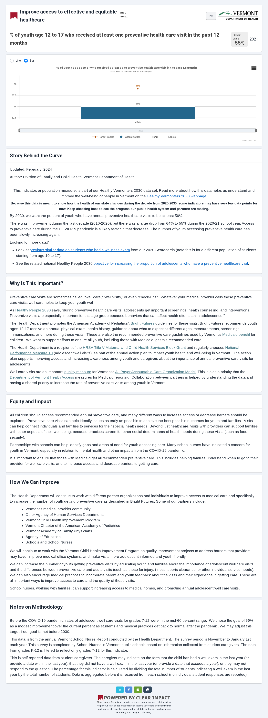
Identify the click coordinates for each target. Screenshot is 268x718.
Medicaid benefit (236, 334)
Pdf (211, 15)
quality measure (77, 372)
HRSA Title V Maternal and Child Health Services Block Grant (134, 348)
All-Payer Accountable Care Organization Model (155, 372)
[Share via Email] (138, 690)
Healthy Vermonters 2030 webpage (176, 196)
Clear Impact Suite (107, 702)
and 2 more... (124, 14)
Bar (32, 60)
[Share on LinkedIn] (120, 690)
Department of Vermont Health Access (42, 377)
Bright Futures (142, 323)
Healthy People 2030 (33, 310)
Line (18, 60)
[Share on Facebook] (128, 690)
